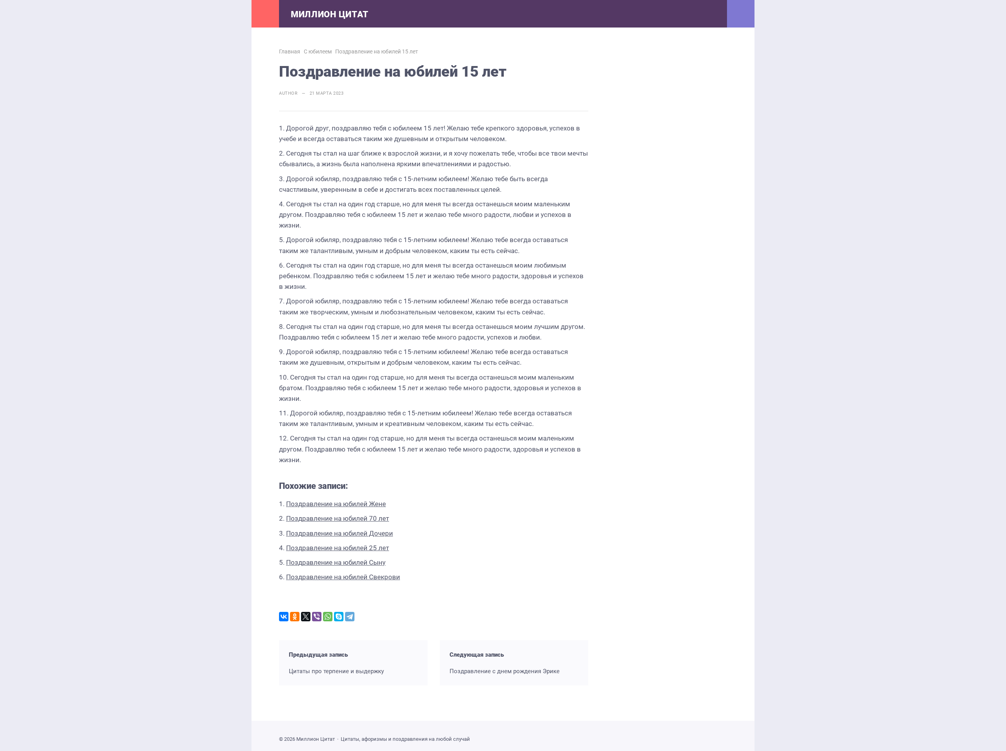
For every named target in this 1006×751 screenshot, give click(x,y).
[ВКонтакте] (283, 616)
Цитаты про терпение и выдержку (336, 671)
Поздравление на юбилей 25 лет (337, 548)
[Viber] (316, 616)
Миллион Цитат (330, 14)
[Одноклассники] (294, 616)
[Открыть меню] (265, 14)
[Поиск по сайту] (740, 14)
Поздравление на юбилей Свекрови (343, 577)
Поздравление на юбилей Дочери (339, 533)
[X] (305, 616)
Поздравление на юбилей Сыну (336, 562)
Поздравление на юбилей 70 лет (337, 518)
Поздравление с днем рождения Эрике (505, 671)
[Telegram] (349, 616)
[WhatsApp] (327, 616)
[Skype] (338, 616)
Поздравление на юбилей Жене (336, 504)
